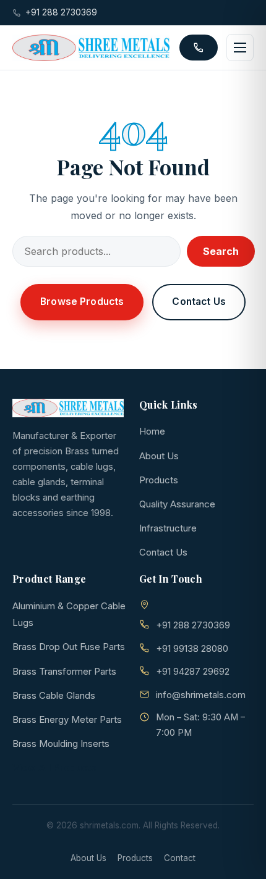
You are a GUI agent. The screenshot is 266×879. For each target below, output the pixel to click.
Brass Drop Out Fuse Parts (68, 646)
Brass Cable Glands (53, 695)
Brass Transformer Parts (64, 671)
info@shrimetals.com (201, 695)
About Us (159, 456)
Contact (179, 858)
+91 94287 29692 (193, 671)
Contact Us (199, 301)
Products (158, 480)
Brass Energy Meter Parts (67, 719)
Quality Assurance (177, 504)
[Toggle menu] (240, 47)
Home (152, 431)
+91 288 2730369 (61, 12)
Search (221, 251)
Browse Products (82, 301)
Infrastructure (168, 528)
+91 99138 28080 (192, 648)
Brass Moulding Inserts (60, 743)
